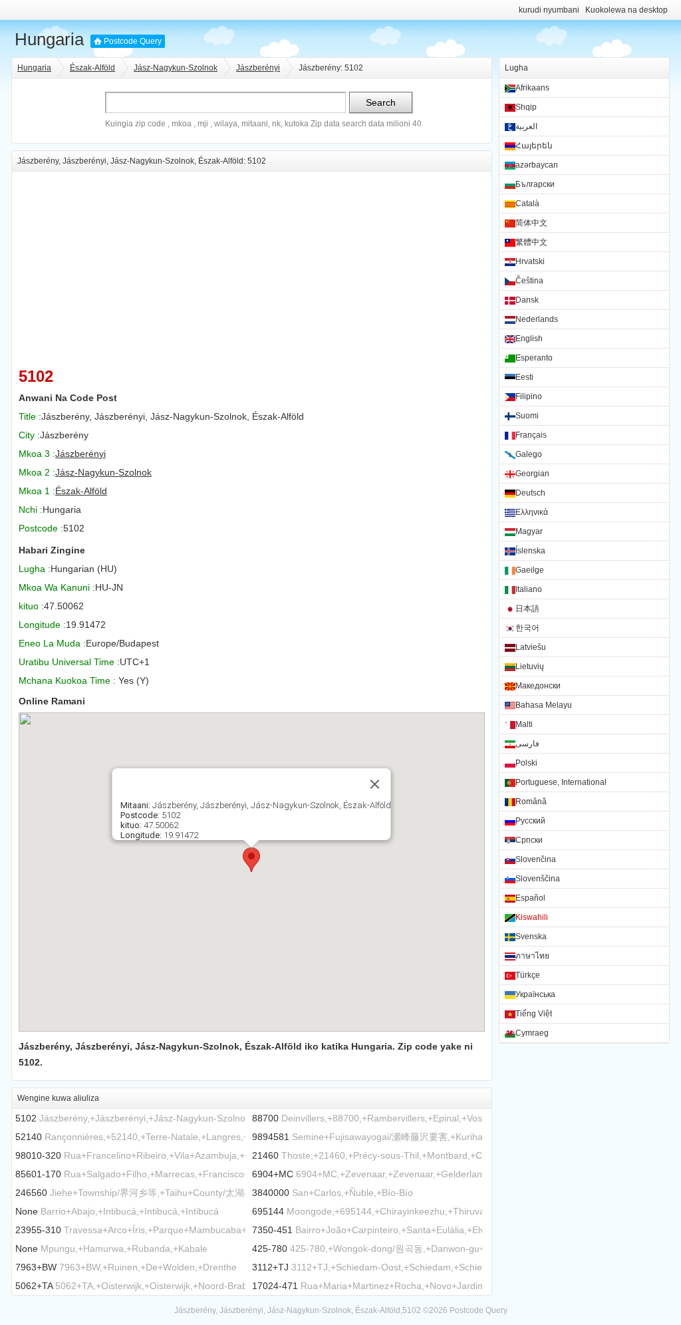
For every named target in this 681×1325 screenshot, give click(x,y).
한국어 (527, 628)
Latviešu (530, 647)
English (529, 338)
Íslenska (530, 550)
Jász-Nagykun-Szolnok (175, 68)
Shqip (526, 107)
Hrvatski (530, 261)
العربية (526, 126)
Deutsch (530, 493)
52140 (28, 1136)
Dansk (527, 300)
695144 (268, 1211)
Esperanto (534, 358)
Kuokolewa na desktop (626, 10)
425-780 (269, 1248)
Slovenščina (537, 878)
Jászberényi (258, 68)
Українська (535, 994)
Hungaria (49, 39)
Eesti (524, 377)
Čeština (529, 280)
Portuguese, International (561, 782)
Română (531, 801)
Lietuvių (529, 666)
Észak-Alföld (92, 68)
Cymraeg (532, 1033)
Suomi (527, 415)
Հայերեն (534, 145)
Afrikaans (532, 87)
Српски (529, 840)
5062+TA (34, 1285)
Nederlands (536, 319)
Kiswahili (531, 917)
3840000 (270, 1192)
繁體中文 (531, 242)
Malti (524, 724)
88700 (265, 1118)
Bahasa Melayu (543, 705)
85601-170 (38, 1174)
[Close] (375, 784)
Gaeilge (529, 570)
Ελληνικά (531, 512)
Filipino (528, 396)
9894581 (270, 1136)
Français (531, 435)
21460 (265, 1155)
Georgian (532, 473)
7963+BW (36, 1267)
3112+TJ (270, 1267)
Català (527, 203)
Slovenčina (535, 859)
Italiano (528, 589)
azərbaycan (536, 165)
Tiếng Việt (533, 1013)
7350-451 (272, 1230)
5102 (26, 1118)
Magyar (529, 531)
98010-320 (38, 1155)
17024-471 (275, 1285)
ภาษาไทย (532, 955)
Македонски (538, 685)
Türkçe (527, 975)
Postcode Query (133, 41)
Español (530, 898)
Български (535, 184)
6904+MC (272, 1174)
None (26, 1211)
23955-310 (38, 1230)
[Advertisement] (251, 265)
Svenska (531, 936)
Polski (526, 763)
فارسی (527, 743)
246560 (31, 1192)
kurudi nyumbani (549, 10)
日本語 (527, 608)
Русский (530, 820)
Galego (528, 454)
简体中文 (531, 222)
